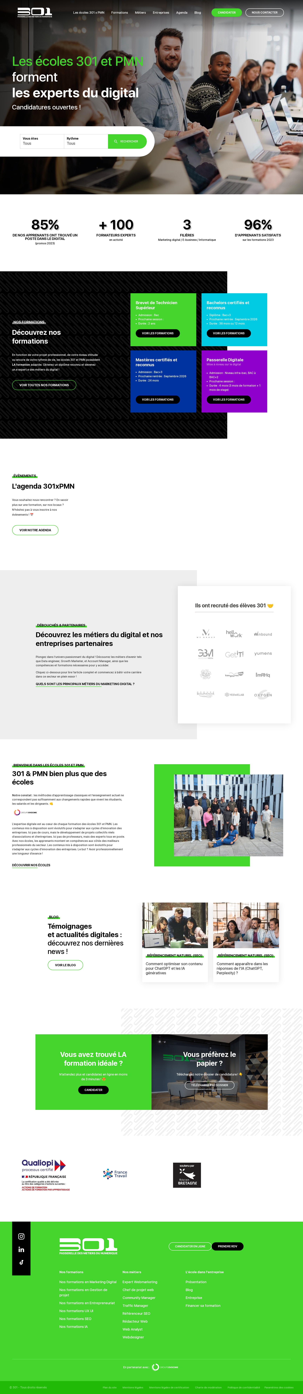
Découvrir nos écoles (31, 865)
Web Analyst (133, 1329)
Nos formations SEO (75, 1319)
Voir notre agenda (35, 530)
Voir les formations (158, 333)
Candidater (93, 1090)
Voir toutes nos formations (44, 385)
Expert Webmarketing (140, 1282)
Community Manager (139, 1298)
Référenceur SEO (136, 1313)
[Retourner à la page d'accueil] (35, 12)
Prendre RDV (227, 1246)
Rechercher (129, 141)
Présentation (196, 1282)
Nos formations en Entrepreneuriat (87, 1303)
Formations (119, 12)
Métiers (140, 12)
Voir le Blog (65, 965)
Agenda (181, 12)
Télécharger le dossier (209, 1085)
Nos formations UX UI (76, 1311)
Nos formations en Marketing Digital (87, 1282)
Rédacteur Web (135, 1321)
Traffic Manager (135, 1305)
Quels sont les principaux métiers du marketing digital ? (85, 684)
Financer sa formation (203, 1305)
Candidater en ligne (190, 1246)
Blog (197, 12)
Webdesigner (133, 1337)
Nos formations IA (73, 1327)
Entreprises (161, 12)
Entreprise (194, 1298)
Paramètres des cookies (279, 1387)
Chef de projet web (138, 1290)
